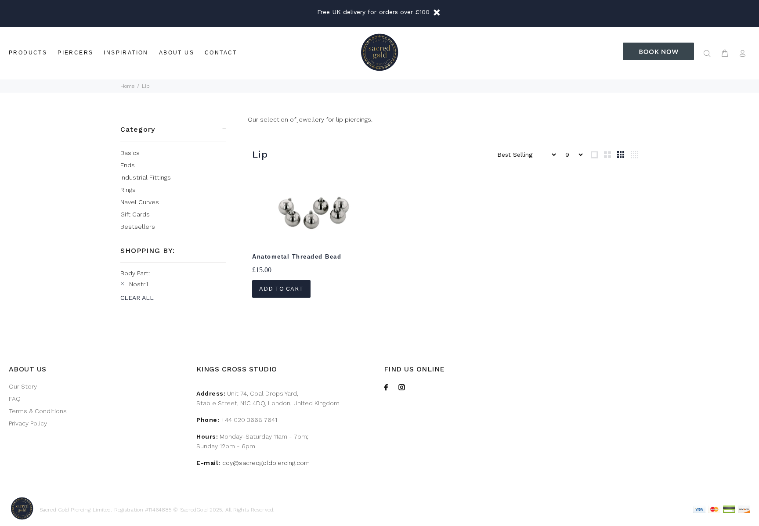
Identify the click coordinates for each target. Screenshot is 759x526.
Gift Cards (135, 214)
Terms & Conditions (38, 410)
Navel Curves (139, 201)
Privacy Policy (28, 423)
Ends (127, 165)
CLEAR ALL (137, 297)
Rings (128, 189)
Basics (130, 152)
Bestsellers (137, 226)
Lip (145, 86)
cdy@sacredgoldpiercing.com (266, 462)
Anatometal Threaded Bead (296, 256)
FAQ (15, 398)
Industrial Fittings (145, 177)
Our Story (23, 386)
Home (127, 86)
